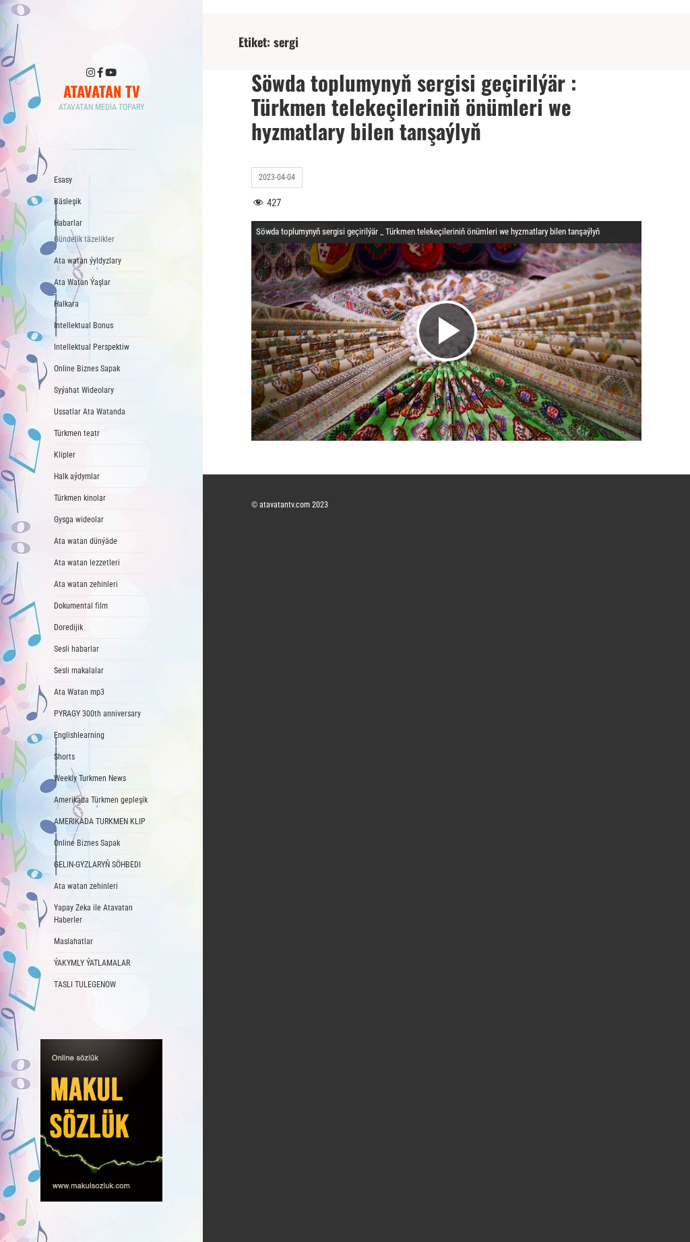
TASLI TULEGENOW (85, 984)
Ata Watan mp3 (79, 692)
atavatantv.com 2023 (293, 504)
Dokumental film (81, 606)
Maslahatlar (73, 941)
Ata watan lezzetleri (87, 562)
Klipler (64, 455)
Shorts (64, 757)
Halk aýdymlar (77, 476)
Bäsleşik (67, 201)
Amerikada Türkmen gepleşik (101, 800)
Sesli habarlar (76, 649)
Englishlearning (79, 735)
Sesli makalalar (79, 670)
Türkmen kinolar (80, 498)
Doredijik (68, 627)
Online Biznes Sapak (87, 368)
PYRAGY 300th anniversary (97, 713)
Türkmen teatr (77, 433)
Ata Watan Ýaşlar (82, 282)
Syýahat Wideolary (84, 390)
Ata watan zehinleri (86, 584)
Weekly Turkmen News (90, 778)
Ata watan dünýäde (85, 541)
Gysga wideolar (79, 519)
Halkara (66, 304)
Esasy (63, 180)
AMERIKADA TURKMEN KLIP (100, 821)
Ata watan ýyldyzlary (87, 261)
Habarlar (84, 231)
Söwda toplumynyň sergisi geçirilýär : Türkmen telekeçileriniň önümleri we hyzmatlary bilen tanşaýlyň (414, 106)
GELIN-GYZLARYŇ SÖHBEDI (97, 864)
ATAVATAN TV (101, 91)
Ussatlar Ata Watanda (89, 411)
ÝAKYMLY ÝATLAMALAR (92, 963)
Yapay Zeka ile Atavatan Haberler (93, 914)
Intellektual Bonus (83, 325)
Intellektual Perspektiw (91, 347)
